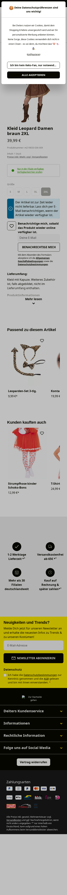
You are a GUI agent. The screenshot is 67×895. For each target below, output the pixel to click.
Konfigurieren (33, 54)
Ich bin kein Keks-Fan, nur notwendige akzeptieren (35, 65)
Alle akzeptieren (33, 75)
